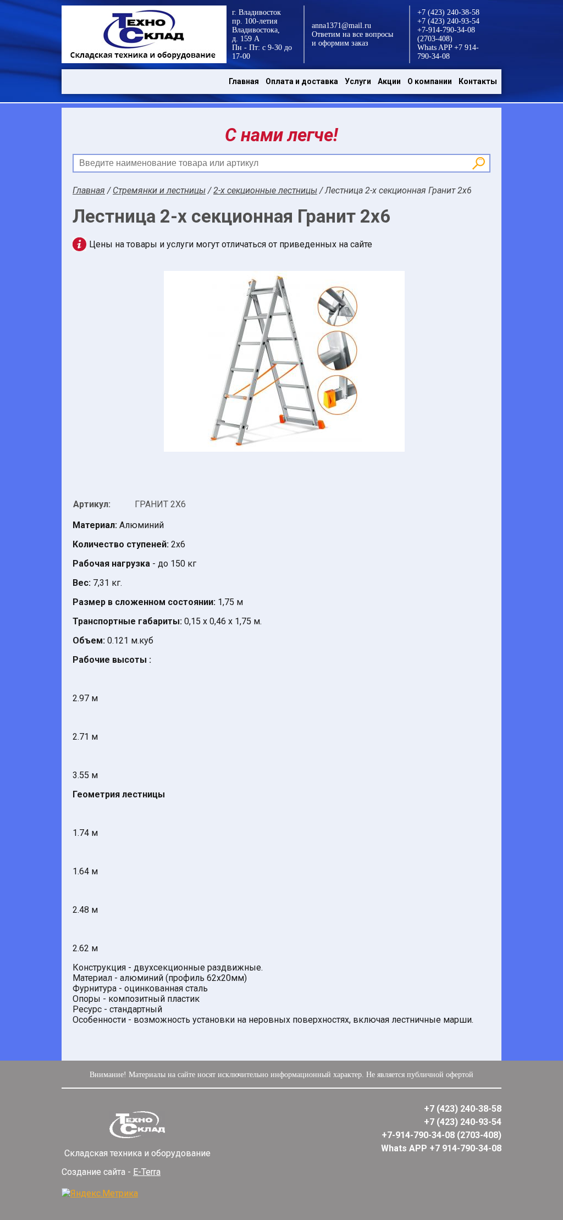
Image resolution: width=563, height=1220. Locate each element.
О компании (429, 81)
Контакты (478, 81)
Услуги (358, 81)
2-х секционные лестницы (265, 190)
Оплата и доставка (302, 81)
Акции (389, 81)
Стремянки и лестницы (159, 190)
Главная (244, 81)
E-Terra (147, 1172)
